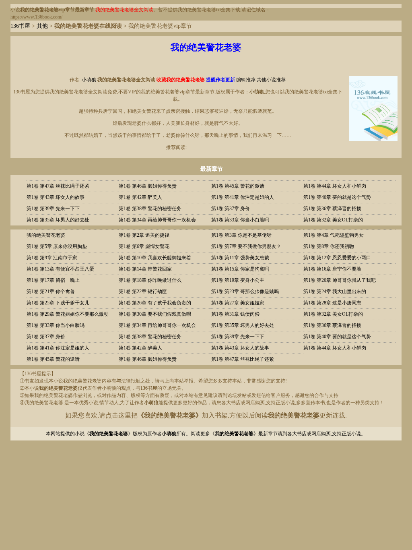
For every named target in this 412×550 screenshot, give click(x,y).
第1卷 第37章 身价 (230, 208)
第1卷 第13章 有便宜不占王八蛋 (60, 269)
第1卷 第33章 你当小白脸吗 (240, 220)
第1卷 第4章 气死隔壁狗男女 (333, 235)
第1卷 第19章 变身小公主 (237, 280)
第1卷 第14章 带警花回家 (145, 269)
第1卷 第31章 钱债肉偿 (235, 314)
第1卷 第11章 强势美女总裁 (240, 258)
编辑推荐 (245, 80)
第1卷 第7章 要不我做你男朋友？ (246, 246)
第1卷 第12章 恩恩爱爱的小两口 (337, 258)
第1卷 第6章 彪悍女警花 (144, 246)
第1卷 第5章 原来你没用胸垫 (57, 246)
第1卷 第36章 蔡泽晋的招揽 (332, 208)
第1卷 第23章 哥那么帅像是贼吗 (245, 291)
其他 (42, 26)
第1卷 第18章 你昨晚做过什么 (150, 280)
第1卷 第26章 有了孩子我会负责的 (155, 303)
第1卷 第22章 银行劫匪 (143, 291)
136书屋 (20, 26)
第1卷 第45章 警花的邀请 (237, 186)
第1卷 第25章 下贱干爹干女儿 (58, 303)
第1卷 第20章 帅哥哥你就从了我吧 (339, 280)
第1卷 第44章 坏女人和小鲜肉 (334, 186)
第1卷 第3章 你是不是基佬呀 (241, 235)
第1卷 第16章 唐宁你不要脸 (332, 269)
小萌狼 (89, 80)
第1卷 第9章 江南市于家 (52, 258)
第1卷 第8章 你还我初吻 (328, 246)
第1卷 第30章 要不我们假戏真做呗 (155, 314)
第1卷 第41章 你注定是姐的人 (242, 197)
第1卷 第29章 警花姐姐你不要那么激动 (68, 314)
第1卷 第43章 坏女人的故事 (55, 197)
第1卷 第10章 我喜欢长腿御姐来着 (155, 258)
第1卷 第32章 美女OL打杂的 (333, 220)
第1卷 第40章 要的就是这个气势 (337, 197)
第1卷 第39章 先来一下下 (53, 208)
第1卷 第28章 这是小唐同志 (332, 303)
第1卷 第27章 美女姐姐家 (237, 303)
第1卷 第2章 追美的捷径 (144, 235)
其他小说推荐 (271, 80)
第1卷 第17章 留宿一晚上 (53, 280)
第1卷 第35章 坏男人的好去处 (58, 220)
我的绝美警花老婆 (46, 235)
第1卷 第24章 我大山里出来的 (334, 291)
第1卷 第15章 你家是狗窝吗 (240, 269)
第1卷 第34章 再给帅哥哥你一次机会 (157, 220)
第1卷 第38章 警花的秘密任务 (150, 208)
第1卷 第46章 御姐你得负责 (148, 186)
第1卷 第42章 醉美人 (140, 197)
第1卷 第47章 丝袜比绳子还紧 (58, 186)
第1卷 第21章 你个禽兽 (51, 291)
